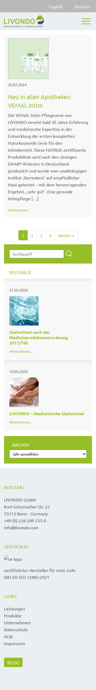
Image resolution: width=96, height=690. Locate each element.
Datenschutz (16, 629)
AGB (8, 636)
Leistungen (14, 608)
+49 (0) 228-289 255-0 (25, 520)
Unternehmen (17, 622)
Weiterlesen (18, 209)
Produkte (13, 615)
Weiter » (66, 235)
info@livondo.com (21, 527)
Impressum (14, 643)
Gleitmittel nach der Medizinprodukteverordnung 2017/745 (38, 337)
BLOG (13, 662)
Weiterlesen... (21, 351)
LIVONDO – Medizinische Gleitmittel (46, 413)
